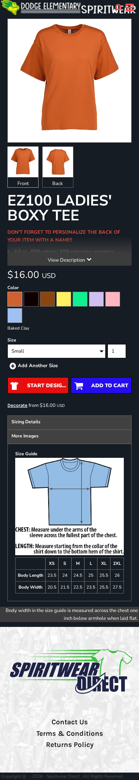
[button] (118, 7)
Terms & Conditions (69, 733)
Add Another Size (38, 365)
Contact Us (70, 722)
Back (57, 183)
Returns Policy (69, 745)
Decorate (17, 405)
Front (23, 183)
